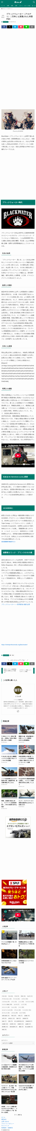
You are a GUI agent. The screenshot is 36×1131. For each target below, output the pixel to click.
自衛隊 (28, 1024)
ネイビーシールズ (7, 1010)
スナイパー (5, 1007)
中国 (13, 1015)
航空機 (5, 1026)
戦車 (18, 1018)
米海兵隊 (29, 1021)
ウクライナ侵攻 (7, 1004)
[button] (4, 26)
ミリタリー (5, 21)
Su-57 (29, 996)
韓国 (4, 1029)
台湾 (4, 1018)
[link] (18, 711)
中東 (20, 1015)
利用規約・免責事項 (7, 1127)
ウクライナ (30, 1001)
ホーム (3, 1117)
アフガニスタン (6, 999)
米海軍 (5, 1024)
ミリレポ (18, 696)
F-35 (17, 996)
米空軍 (13, 1024)
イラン (14, 1001)
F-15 (4, 996)
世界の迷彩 (5, 1015)
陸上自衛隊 (29, 1026)
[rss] (21, 1115)
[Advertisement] (18, 47)
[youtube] (19, 1115)
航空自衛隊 (13, 1026)
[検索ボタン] (34, 2)
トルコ (14, 1007)
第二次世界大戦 (19, 1021)
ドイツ (21, 1007)
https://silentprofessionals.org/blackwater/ (14, 644)
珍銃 (4, 1021)
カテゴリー (4, 1040)
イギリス (25, 999)
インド (21, 1001)
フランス (17, 1010)
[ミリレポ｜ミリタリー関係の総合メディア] (18, 2)
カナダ (16, 1004)
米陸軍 (21, 1024)
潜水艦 (25, 1018)
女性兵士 (11, 1018)
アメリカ (16, 999)
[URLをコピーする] (32, 26)
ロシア (22, 1012)
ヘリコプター (27, 1010)
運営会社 (3, 1119)
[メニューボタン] (2, 2)
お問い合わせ (5, 1121)
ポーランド (5, 1012)
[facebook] (15, 1115)
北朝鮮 (27, 1015)
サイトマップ (5, 1125)
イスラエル (5, 1001)
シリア (23, 1004)
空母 (10, 1021)
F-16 (10, 996)
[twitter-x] (17, 1115)
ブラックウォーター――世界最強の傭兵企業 (15, 604)
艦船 (21, 1026)
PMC (13, 655)
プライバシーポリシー (7, 1123)
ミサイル (14, 1012)
